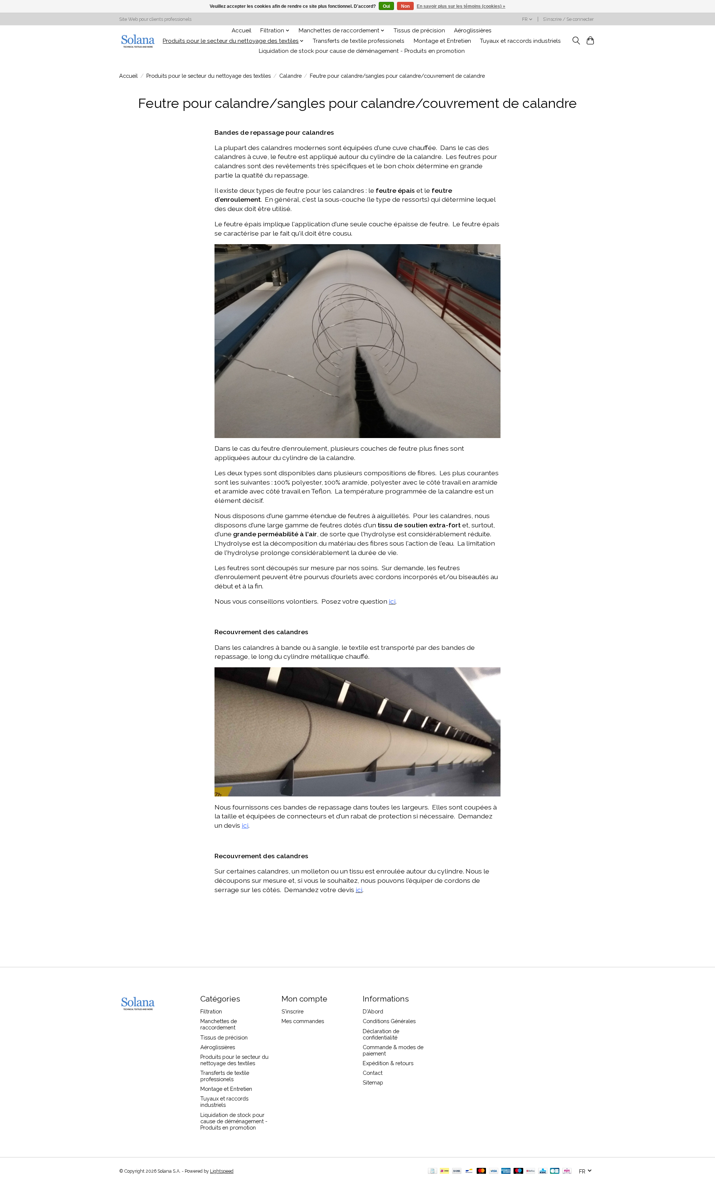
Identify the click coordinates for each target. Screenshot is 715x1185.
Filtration (211, 1011)
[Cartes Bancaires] (554, 1171)
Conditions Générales (389, 1021)
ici (245, 825)
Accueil (241, 30)
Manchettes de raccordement (218, 1024)
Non (405, 6)
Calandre (290, 76)
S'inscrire (293, 1011)
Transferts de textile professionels (358, 41)
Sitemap (373, 1082)
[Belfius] (530, 1171)
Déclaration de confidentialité (381, 1034)
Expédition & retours (388, 1063)
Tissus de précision (419, 30)
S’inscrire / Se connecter (568, 19)
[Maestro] (518, 1171)
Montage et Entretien (442, 41)
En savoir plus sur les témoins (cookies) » (461, 6)
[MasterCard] (481, 1171)
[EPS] (567, 1171)
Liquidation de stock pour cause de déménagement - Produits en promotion (362, 51)
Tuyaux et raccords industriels (520, 41)
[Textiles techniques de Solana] (137, 41)
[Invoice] (432, 1171)
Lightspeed (221, 1171)
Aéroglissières (473, 30)
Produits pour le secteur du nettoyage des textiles (208, 76)
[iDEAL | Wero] (444, 1171)
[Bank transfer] (457, 1171)
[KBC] (542, 1171)
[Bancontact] (469, 1171)
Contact (372, 1073)
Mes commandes (303, 1021)
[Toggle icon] (576, 40)
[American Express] (506, 1171)
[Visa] (494, 1171)
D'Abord (373, 1011)
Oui (386, 6)
